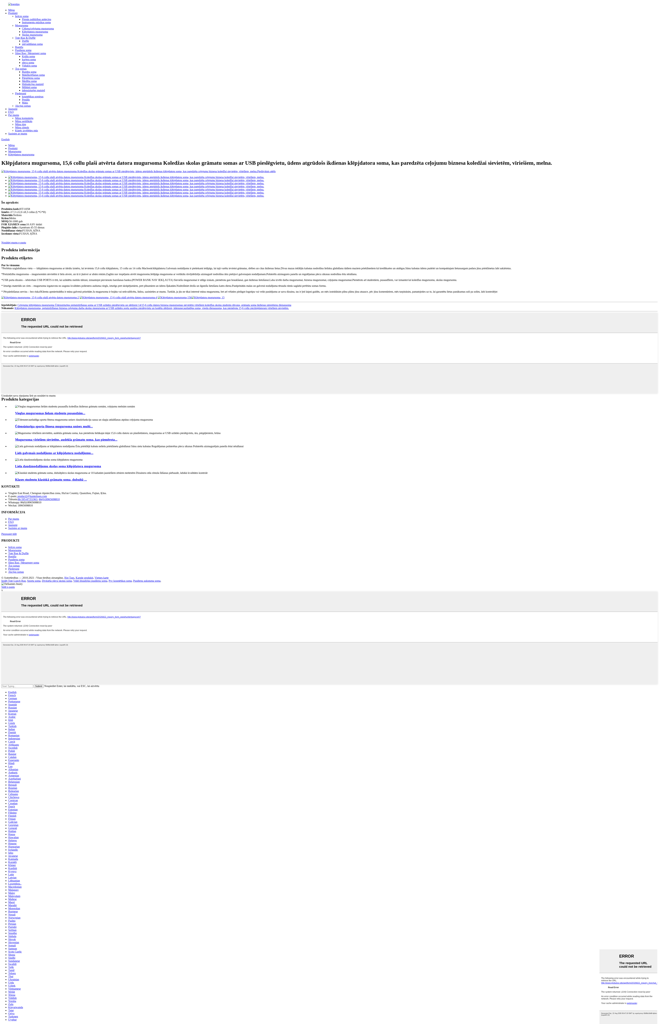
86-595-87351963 (27, 499)
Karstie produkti (84, 577)
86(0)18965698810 (49, 499)
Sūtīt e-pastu (8, 587)
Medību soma (29, 81)
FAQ (11, 112)
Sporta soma (34, 580)
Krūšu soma (28, 56)
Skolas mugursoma (32, 34)
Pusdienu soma (23, 50)
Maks (25, 102)
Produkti (13, 13)
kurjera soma (29, 59)
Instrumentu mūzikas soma (36, 22)
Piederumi (20, 93)
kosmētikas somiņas (32, 96)
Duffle (25, 40)
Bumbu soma (29, 71)
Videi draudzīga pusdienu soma (90, 580)
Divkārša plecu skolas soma (57, 580)
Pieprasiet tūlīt (9, 534)
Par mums (13, 115)
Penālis (26, 99)
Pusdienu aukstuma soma (146, 580)
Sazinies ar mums (17, 133)
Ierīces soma (21, 16)
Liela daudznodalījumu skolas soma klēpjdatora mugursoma (58, 466)
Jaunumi (12, 108)
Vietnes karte (102, 577)
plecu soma (28, 62)
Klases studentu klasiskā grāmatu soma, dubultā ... (51, 479)
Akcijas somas (23, 105)
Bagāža (19, 47)
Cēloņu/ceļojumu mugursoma (38, 28)
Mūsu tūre (20, 124)
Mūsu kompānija (24, 118)
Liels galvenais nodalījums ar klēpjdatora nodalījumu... (54, 453)
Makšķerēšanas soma (33, 74)
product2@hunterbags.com (32, 496)
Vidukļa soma (29, 65)
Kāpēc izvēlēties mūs (26, 130)
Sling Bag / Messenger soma (30, 53)
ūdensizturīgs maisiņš (33, 90)
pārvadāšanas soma (32, 44)
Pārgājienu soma (31, 78)
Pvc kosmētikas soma (120, 580)
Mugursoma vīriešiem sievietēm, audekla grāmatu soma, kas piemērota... (66, 439)
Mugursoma (21, 25)
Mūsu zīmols (22, 127)
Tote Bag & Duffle (25, 37)
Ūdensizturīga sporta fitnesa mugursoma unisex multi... (54, 426)
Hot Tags (69, 577)
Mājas (11, 10)
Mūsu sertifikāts (23, 121)
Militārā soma (29, 87)
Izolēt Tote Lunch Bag (13, 580)
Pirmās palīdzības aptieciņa (36, 19)
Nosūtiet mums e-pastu (13, 242)
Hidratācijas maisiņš (33, 84)
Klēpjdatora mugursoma (35, 31)
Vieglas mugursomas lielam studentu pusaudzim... (50, 413)
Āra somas (21, 68)
